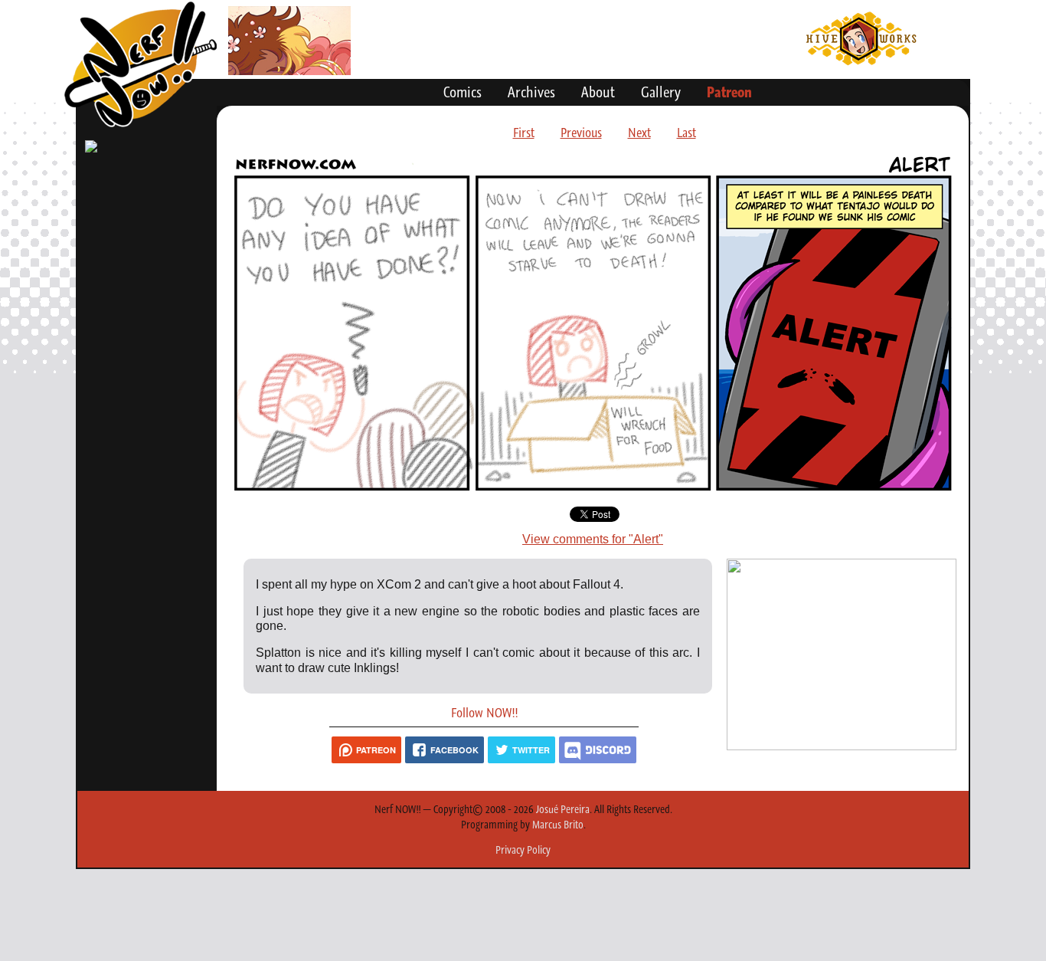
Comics (462, 92)
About (598, 92)
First (523, 132)
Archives (531, 92)
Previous (581, 132)
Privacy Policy (523, 850)
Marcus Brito (557, 824)
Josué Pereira (563, 809)
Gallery (661, 92)
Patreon (729, 92)
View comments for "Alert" (592, 539)
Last (686, 132)
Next (639, 132)
